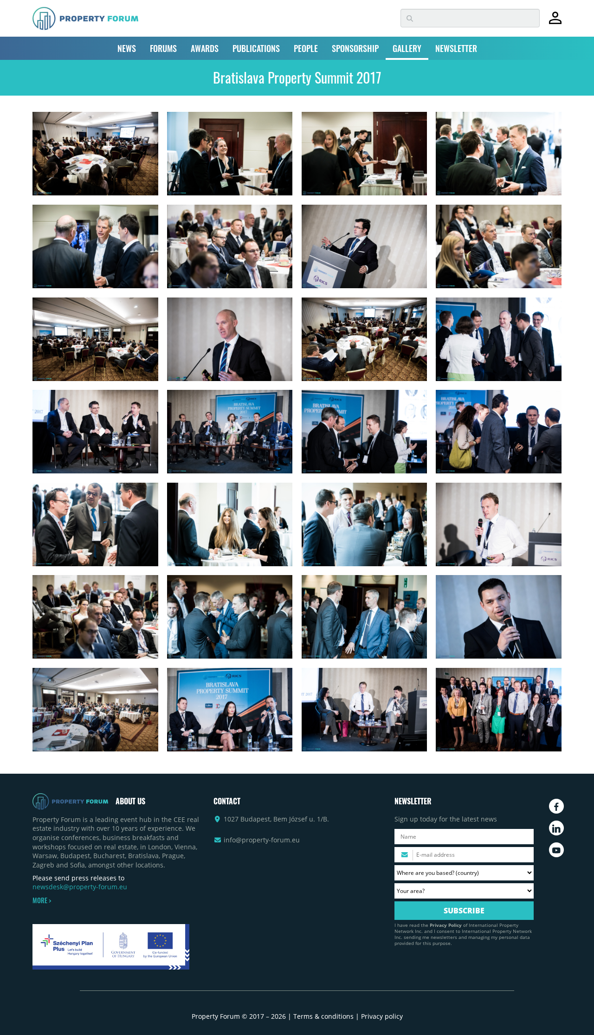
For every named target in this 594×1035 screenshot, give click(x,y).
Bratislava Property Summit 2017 (297, 77)
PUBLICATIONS (256, 48)
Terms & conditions (323, 1016)
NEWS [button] (126, 48)
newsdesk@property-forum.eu (79, 886)
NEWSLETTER (456, 48)
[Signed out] (555, 22)
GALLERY (407, 48)
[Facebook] (556, 806)
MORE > (41, 900)
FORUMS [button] (163, 48)
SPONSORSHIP (355, 48)
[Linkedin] (556, 828)
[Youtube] (556, 849)
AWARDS (205, 48)
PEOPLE (306, 48)
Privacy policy (382, 1016)
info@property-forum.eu (262, 839)
